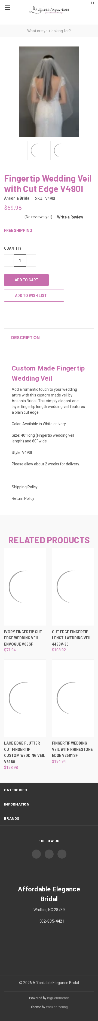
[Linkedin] (37, 315)
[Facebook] (7, 315)
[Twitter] (27, 315)
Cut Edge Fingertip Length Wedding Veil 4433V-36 (71, 638)
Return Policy (23, 498)
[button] (68, 217)
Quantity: (13, 248)
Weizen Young (57, 1007)
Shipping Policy (24, 487)
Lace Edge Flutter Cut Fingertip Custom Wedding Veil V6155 (24, 752)
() (92, 3)
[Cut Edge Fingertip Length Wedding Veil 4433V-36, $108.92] (73, 587)
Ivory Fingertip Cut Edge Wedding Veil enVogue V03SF (23, 638)
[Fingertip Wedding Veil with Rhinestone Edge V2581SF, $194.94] (73, 698)
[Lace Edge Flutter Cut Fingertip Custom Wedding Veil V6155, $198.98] (25, 698)
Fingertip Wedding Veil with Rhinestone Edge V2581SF (72, 749)
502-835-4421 (51, 921)
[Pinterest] (47, 315)
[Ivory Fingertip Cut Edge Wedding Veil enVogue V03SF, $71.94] (25, 587)
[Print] (17, 315)
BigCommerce (58, 998)
